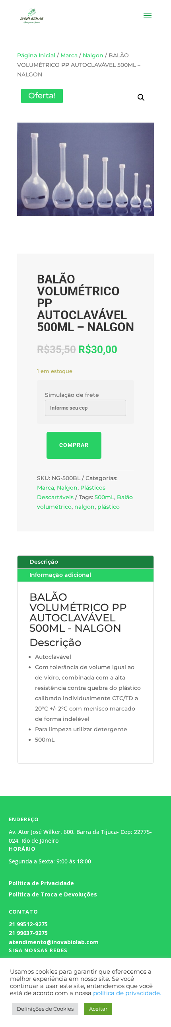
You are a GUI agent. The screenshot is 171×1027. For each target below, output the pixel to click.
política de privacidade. (127, 993)
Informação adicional (60, 574)
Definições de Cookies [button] (45, 1009)
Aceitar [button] (98, 1009)
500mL (104, 497)
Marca (69, 55)
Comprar (74, 445)
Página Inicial (36, 55)
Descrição (43, 561)
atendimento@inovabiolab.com (54, 942)
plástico (108, 506)
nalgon (84, 506)
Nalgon (93, 55)
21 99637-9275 (28, 933)
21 (12, 924)
